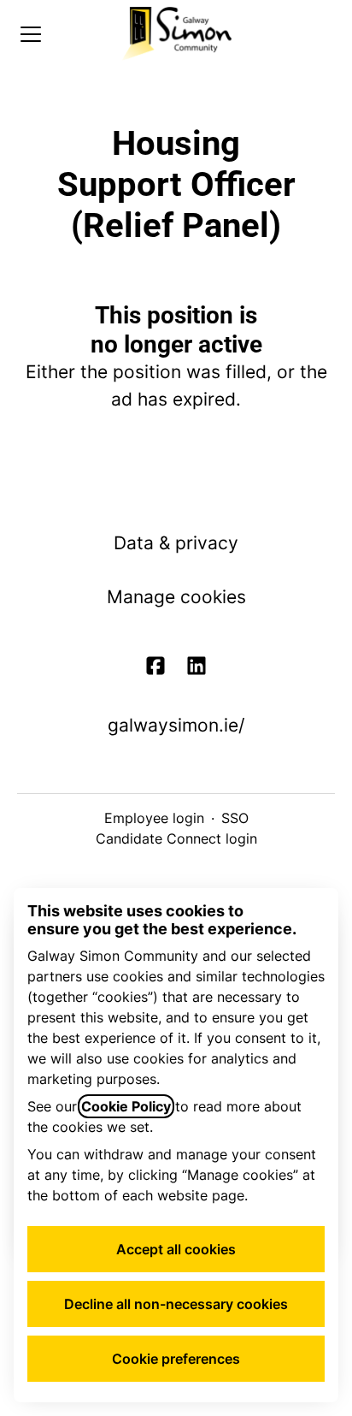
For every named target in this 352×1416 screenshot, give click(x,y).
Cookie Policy (126, 1106)
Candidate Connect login (176, 838)
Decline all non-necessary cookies (176, 1303)
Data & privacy (176, 543)
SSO (235, 817)
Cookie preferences (176, 1358)
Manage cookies (176, 596)
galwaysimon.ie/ (176, 725)
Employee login (154, 817)
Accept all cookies (176, 1249)
